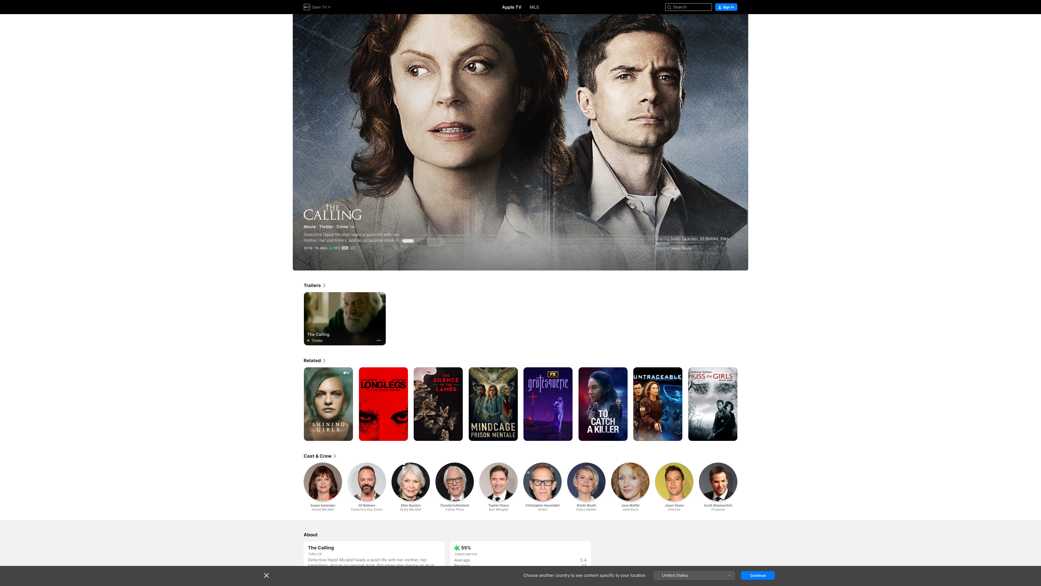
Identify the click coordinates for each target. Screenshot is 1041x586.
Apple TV (512, 7)
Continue (758, 575)
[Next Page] (743, 404)
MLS (534, 7)
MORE (408, 241)
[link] (315, 285)
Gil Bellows (709, 238)
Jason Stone (681, 248)
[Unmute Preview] (733, 25)
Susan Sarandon (684, 238)
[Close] (266, 575)
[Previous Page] (298, 404)
